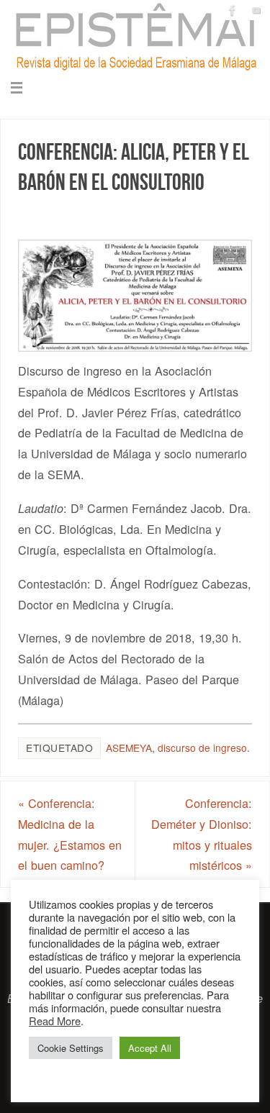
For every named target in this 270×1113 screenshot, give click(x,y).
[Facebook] (232, 10)
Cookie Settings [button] (70, 1048)
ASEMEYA (129, 747)
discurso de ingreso (202, 747)
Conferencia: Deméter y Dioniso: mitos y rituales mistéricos (201, 833)
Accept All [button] (149, 1048)
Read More (55, 1020)
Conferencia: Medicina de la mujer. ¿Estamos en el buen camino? (70, 833)
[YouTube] (256, 10)
